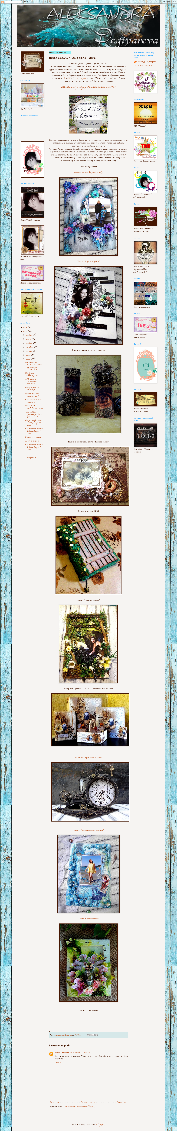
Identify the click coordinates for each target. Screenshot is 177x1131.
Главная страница (88, 1102)
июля (28, 355)
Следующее (54, 1102)
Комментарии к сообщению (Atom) (79, 1107)
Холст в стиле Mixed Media (88, 173)
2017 (25, 332)
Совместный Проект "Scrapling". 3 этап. (34, 431)
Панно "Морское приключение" (89, 830)
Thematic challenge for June (33, 414)
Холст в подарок (32, 441)
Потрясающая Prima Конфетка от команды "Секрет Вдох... (33, 366)
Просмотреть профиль (143, 65)
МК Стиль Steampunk (32, 374)
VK (64, 78)
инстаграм (81, 78)
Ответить (58, 1063)
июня (28, 359)
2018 (25, 328)
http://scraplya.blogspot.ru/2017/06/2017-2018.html (88, 87)
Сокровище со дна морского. (33, 401)
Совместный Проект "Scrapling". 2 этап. (34, 447)
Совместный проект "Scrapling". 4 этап (33, 422)
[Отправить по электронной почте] (88, 1035)
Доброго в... (34, 455)
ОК (68, 78)
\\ (88, 824)
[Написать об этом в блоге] (90, 1035)
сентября (30, 347)
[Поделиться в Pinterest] (97, 1035)
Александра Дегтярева (146, 62)
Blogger (100, 1125)
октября (29, 343)
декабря (29, 335)
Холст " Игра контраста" (88, 261)
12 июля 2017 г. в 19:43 (80, 1052)
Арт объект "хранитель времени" (88, 757)
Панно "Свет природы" (88, 919)
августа (29, 351)
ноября (29, 339)
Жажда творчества (33, 437)
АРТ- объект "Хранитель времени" (30, 381)
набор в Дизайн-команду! (32, 389)
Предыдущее (122, 1102)
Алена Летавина (62, 1052)
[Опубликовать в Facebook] (95, 1035)
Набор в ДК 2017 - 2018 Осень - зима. (34, 407)
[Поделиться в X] (92, 1035)
